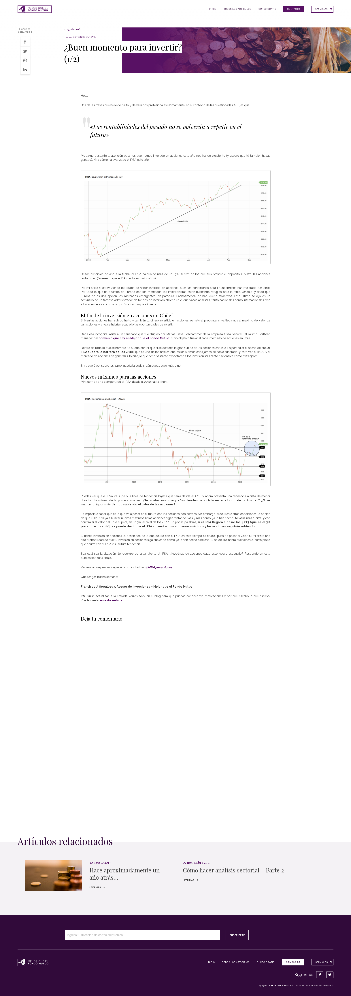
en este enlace (111, 600)
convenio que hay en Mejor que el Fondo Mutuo (134, 338)
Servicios (321, 9)
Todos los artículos (237, 9)
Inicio (212, 9)
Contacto (293, 9)
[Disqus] (175, 670)
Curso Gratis (267, 9)
